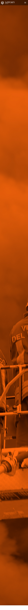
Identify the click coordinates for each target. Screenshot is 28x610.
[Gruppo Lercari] (9, 2)
